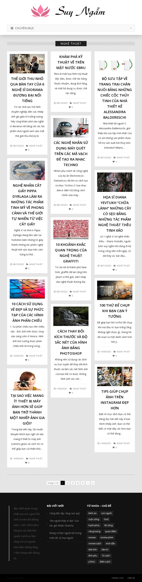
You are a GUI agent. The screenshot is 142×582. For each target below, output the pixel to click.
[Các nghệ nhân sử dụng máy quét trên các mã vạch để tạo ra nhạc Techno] (70, 127)
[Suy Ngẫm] (71, 11)
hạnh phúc (94, 525)
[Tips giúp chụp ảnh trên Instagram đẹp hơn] (114, 376)
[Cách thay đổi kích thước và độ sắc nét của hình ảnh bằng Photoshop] (70, 316)
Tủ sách (106, 555)
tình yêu (92, 555)
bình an (92, 513)
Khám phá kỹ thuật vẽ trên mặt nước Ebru (71, 62)
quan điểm (110, 531)
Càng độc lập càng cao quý (65, 513)
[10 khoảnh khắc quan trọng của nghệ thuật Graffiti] (70, 229)
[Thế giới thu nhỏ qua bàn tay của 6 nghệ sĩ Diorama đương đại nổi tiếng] (27, 63)
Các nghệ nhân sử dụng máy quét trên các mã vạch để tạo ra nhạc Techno (71, 153)
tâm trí (105, 549)
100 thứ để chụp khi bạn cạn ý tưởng (115, 311)
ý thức (91, 561)
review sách (94, 543)
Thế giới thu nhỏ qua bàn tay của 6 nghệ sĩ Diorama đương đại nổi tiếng (27, 89)
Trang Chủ (117, 578)
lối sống (108, 525)
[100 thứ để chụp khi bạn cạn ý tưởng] (114, 290)
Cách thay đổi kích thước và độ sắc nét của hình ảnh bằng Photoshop (70, 342)
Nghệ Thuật (36, 145)
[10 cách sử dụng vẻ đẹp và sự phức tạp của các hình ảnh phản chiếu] (27, 289)
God (106, 519)
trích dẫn (110, 543)
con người (106, 513)
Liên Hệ (131, 578)
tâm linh (92, 549)
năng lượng (94, 531)
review (92, 537)
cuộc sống (93, 519)
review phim (106, 537)
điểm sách (105, 561)
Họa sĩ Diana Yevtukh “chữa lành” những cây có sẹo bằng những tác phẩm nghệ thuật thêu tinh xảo (114, 214)
